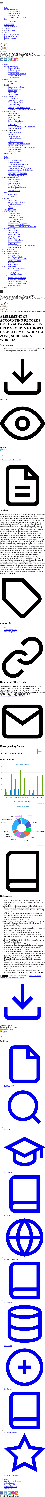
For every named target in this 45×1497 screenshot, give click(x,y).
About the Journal (10, 96)
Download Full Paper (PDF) (11, 460)
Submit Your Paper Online (17, 278)
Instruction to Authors (11, 34)
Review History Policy (15, 121)
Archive (11, 23)
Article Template (13, 270)
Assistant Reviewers (15, 75)
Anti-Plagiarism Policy (15, 257)
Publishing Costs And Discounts (19, 108)
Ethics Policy (12, 119)
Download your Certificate (17, 283)
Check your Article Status (16, 280)
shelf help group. (9, 632)
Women (6, 628)
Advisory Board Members (17, 17)
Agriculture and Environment (18, 164)
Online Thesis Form (15, 274)
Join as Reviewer (14, 77)
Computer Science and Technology (20, 168)
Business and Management (17, 172)
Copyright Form (13, 104)
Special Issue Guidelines (16, 87)
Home (6, 8)
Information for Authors (12, 253)
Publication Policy (14, 113)
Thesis (6, 32)
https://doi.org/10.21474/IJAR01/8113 (12, 696)
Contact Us (8, 40)
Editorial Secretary (14, 13)
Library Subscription (15, 132)
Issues (6, 79)
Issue (6, 19)
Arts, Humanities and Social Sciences (20, 170)
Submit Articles (9, 25)
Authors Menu (9, 276)
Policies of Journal (10, 38)
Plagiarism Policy (14, 117)
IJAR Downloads (10, 266)
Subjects (7, 159)
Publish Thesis (13, 94)
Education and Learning (16, 166)
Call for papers (13, 264)
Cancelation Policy (14, 123)
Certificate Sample (14, 285)
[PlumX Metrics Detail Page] (1, 455)
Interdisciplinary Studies (16, 176)
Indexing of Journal (10, 36)
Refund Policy (13, 125)
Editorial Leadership (11, 10)
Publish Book (12, 93)
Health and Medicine (15, 160)
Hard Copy (8, 287)
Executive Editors (14, 11)
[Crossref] (3, 1032)
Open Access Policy (15, 115)
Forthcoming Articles (11, 251)
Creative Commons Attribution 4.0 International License (20, 977)
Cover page (12, 272)
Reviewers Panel (13, 15)
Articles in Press (9, 30)
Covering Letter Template (16, 268)
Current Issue (12, 21)
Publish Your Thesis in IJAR (17, 259)
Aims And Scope (14, 98)
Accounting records (10, 630)
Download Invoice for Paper (17, 281)
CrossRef (11, 263)
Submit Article (13, 134)
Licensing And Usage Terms (17, 106)
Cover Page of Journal (11, 1485)
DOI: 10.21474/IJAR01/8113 (35, 311)
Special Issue (12, 91)
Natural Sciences (13, 162)
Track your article (10, 28)
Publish (6, 198)
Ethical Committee (14, 128)
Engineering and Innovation (17, 174)
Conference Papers (10, 27)
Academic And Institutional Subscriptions (22, 110)
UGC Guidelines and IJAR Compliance (21, 127)
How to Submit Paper (15, 102)
